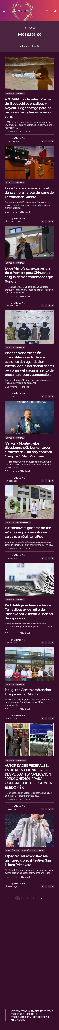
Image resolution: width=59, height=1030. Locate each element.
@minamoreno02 (21, 1010)
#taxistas (16, 1013)
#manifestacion (20, 1016)
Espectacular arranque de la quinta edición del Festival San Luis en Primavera (28, 860)
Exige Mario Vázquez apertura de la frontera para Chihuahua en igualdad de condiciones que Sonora (29, 274)
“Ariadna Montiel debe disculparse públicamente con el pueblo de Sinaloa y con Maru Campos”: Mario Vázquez (29, 449)
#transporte (29, 1013)
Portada (23, 46)
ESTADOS (10, 94)
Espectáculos (12, 850)
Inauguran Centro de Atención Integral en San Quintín (28, 691)
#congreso (46, 1010)
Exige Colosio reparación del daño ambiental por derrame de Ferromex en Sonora (29, 192)
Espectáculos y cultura (33, 850)
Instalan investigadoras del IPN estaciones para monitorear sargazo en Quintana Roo (28, 532)
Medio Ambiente (23, 522)
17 (41, 898)
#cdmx (35, 1010)
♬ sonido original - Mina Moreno (31, 1018)
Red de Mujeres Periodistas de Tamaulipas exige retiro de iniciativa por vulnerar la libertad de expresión (29, 611)
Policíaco (21, 760)
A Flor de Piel (19, 138)
